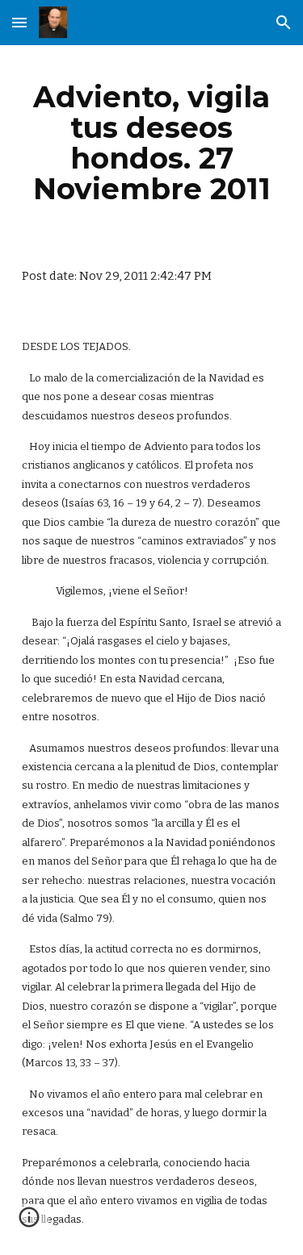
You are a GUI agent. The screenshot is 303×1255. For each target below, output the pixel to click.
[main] (151, 143)
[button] (19, 22)
